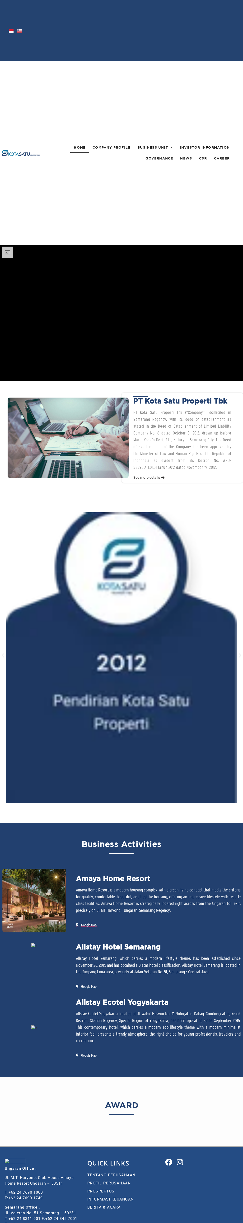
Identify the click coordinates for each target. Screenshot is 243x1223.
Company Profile (111, 147)
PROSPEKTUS (101, 1191)
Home (79, 147)
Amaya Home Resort (113, 878)
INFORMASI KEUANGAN (110, 1199)
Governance (159, 158)
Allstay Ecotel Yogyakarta (122, 1002)
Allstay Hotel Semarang (118, 947)
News (186, 158)
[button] (148, 477)
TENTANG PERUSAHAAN (111, 1175)
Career (222, 158)
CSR (203, 158)
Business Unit (152, 147)
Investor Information (205, 147)
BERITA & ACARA (104, 1207)
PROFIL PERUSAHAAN (109, 1183)
